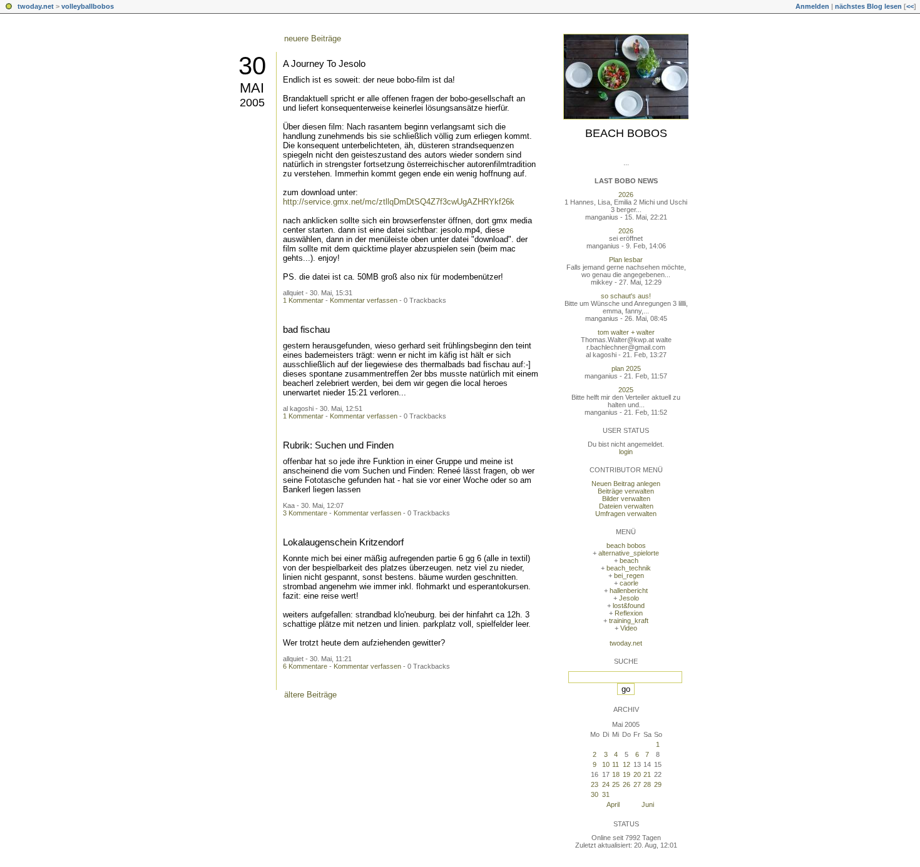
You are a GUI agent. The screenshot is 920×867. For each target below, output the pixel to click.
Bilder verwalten (626, 498)
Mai (252, 88)
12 (626, 764)
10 (606, 764)
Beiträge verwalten (626, 491)
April (613, 804)
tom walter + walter (626, 332)
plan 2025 (626, 368)
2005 (252, 102)
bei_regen (629, 575)
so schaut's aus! (626, 296)
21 (647, 774)
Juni (647, 804)
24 (606, 784)
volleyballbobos (87, 6)
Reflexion (629, 613)
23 (594, 784)
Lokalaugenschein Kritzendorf (343, 542)
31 (606, 794)
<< (910, 6)
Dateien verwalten (626, 506)
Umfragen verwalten (626, 513)
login (626, 451)
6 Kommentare (305, 666)
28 (647, 784)
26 (626, 784)
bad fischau (306, 329)
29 (658, 784)
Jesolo (629, 598)
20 (637, 774)
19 (626, 774)
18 (616, 774)
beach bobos (626, 133)
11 (615, 764)
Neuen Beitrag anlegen (625, 483)
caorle (629, 583)
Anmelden (812, 6)
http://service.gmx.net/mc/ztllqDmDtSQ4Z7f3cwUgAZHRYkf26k (398, 201)
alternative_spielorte (628, 553)
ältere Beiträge (310, 694)
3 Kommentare (305, 513)
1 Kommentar (303, 300)
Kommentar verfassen (363, 300)
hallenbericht (629, 590)
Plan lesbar (626, 259)
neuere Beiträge (312, 38)
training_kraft (628, 620)
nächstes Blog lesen (868, 6)
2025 (625, 389)
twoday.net (36, 6)
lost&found (629, 605)
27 (637, 784)
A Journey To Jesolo (324, 63)
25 (616, 784)
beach (629, 560)
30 (252, 65)
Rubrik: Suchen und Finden (338, 445)
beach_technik (628, 568)
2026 (625, 194)
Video (628, 628)
